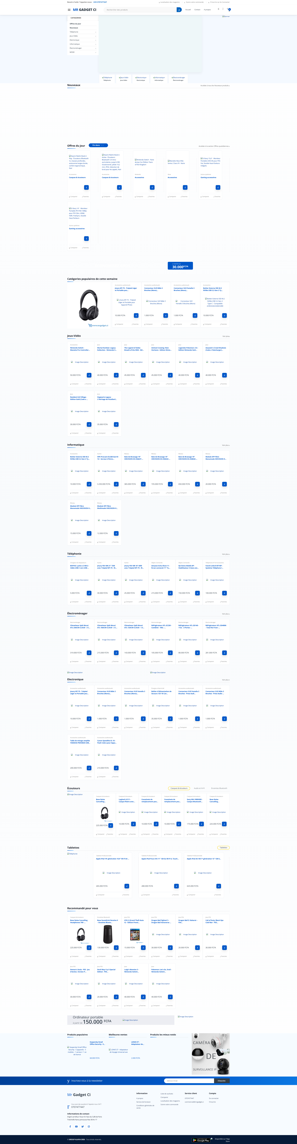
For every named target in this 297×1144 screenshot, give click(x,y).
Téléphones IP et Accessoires (215, 563)
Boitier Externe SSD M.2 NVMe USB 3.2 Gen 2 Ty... (213, 289)
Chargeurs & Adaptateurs (78, 563)
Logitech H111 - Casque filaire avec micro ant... (126, 800)
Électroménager (76, 48)
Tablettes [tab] (223, 847)
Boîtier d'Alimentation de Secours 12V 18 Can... (161, 692)
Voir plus (226, 336)
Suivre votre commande (194, 2)
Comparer (164, 1097)
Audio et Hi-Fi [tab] (199, 788)
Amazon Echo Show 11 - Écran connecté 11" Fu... (160, 567)
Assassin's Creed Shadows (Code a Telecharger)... (216, 349)
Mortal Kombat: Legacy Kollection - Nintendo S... (107, 349)
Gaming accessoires (208, 178)
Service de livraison (143, 1102)
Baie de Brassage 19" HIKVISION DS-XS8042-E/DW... (187, 458)
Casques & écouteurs (77, 178)
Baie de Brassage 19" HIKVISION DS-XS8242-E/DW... (160, 458)
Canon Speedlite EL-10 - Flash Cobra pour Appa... (106, 742)
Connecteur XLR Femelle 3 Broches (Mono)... (184, 289)
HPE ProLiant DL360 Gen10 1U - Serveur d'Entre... (107, 458)
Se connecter (214, 1098)
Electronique (74, 40)
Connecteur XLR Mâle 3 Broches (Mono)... (153, 289)
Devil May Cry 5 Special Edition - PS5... (106, 971)
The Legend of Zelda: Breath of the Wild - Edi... (134, 349)
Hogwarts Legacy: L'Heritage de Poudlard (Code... (106, 398)
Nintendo (138, 174)
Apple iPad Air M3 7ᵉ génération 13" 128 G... (204, 859)
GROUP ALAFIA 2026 (77, 1139)
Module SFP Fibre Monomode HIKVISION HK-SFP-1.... (216, 458)
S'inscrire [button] (213, 2)
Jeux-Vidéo (74, 36)
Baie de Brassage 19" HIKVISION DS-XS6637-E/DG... (133, 458)
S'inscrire (221, 1081)
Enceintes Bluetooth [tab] (219, 788)
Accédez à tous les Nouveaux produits (215, 85)
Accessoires (72, 174)
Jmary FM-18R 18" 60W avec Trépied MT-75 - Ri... (134, 567)
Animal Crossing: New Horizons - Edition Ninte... (161, 349)
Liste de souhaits (167, 1094)
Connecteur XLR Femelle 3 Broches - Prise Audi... (188, 692)
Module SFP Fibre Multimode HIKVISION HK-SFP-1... (107, 507)
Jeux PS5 (208, 917)
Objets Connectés (157, 563)
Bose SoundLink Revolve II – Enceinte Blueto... (107, 921)
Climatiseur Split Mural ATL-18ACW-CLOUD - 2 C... (107, 627)
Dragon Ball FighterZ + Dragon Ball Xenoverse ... (161, 921)
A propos (207, 10)
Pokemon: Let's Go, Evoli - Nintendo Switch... (161, 971)
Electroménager (75, 622)
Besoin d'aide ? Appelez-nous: (87, 2)
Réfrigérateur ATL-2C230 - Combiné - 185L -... (161, 627)
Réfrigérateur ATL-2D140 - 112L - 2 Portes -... (188, 627)
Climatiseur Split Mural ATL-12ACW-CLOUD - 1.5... (134, 627)
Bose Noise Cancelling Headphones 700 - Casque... (103, 800)
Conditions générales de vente (145, 1106)
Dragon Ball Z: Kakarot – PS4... (187, 921)
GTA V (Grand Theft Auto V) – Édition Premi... (134, 921)
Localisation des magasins (169, 2)
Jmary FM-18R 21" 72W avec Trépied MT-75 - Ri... (107, 567)
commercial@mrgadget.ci (194, 1102)
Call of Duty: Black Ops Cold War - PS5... (214, 921)
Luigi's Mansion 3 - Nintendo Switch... (131, 971)
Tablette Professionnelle (103, 856)
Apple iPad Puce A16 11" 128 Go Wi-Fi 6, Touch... (160, 859)
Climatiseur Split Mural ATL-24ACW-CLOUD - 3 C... (80, 627)
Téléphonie (74, 32)
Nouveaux (74, 28)
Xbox (169, 174)
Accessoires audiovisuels (122, 285)
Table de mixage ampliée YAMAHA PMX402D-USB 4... (80, 742)
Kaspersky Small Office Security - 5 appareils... (97, 1043)
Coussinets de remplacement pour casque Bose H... (149, 800)
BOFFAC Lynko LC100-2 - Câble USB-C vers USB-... (79, 567)
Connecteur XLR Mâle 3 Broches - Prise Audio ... (215, 692)
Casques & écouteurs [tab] (179, 788)
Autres (99, 454)
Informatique (75, 44)
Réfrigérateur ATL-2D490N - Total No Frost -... (216, 627)
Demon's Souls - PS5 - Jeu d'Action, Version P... (80, 971)
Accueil (188, 10)
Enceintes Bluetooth (103, 917)
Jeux (98, 345)
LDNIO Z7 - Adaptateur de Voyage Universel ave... (138, 1043)
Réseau (126, 454)
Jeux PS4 (127, 917)
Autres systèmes (206, 174)
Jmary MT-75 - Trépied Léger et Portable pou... (126, 289)
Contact (197, 10)
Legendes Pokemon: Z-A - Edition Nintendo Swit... (188, 349)
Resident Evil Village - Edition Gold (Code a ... (79, 398)
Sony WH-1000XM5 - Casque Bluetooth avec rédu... (194, 800)
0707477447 (77, 1107)
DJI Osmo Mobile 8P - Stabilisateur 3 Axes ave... (188, 567)
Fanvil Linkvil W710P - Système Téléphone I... (214, 567)
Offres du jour (75, 24)
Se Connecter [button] (225, 2)
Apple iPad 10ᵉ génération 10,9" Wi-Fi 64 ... (112, 859)
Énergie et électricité (157, 688)
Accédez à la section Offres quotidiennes (214, 146)
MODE (72, 52)
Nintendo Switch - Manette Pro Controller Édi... (79, 349)
